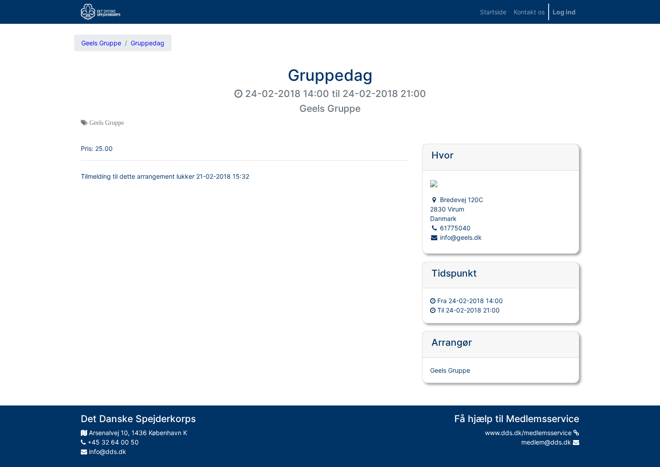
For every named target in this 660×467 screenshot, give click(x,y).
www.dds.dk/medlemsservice (529, 432)
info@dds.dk (106, 451)
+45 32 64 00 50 (112, 442)
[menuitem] (493, 12)
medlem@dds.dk (547, 442)
